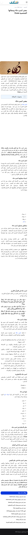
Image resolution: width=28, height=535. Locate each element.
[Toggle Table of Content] (24, 97)
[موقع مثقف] (14, 2)
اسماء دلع (7, 394)
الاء (24, 221)
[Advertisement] (14, 39)
